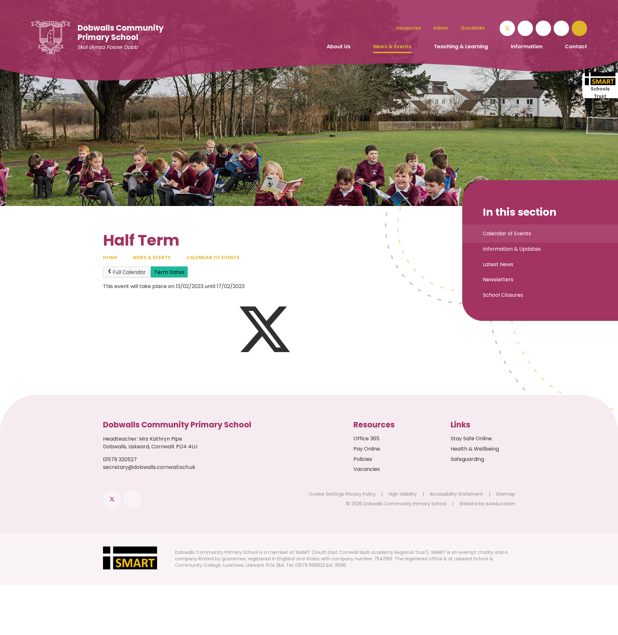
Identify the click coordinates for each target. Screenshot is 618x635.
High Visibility (403, 494)
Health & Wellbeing (475, 449)
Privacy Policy (360, 494)
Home (110, 257)
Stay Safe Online (471, 438)
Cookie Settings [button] (326, 494)
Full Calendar (129, 272)
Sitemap (505, 494)
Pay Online (366, 449)
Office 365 (366, 438)
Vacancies (366, 469)
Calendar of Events (213, 257)
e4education (500, 503)
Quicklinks (473, 28)
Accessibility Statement (456, 494)
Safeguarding (467, 459)
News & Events (152, 257)
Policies (362, 459)
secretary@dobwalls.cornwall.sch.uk (149, 467)
